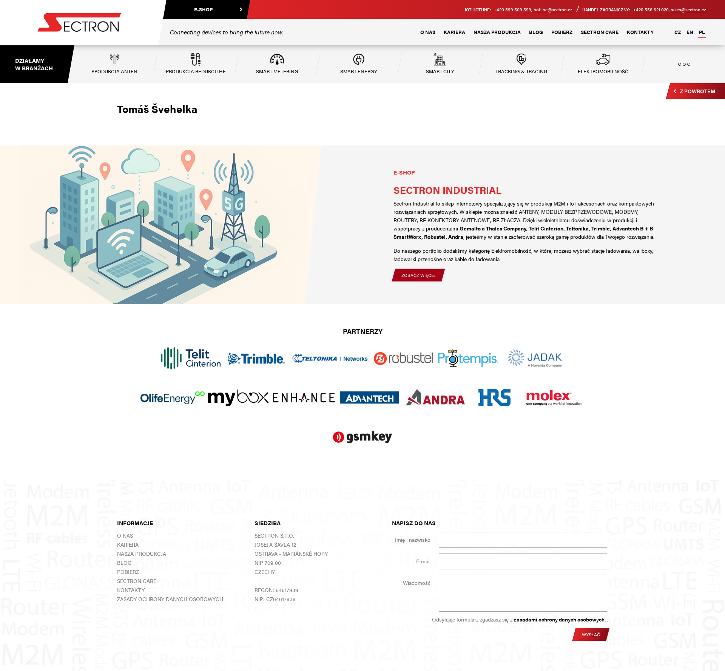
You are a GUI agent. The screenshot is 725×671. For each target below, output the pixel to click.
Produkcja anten (114, 71)
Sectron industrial (447, 190)
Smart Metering (277, 71)
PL (702, 32)
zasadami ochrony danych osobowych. (560, 619)
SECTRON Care (600, 32)
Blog (536, 32)
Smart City (440, 71)
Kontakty (640, 32)
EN (689, 32)
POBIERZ (561, 32)
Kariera (454, 32)
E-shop (203, 9)
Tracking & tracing (521, 71)
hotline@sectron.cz (553, 9)
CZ (677, 32)
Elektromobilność (603, 71)
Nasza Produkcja (497, 32)
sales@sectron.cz (688, 9)
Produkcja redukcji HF (195, 71)
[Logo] (79, 22)
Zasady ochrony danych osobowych (170, 599)
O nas (427, 32)
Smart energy (358, 71)
